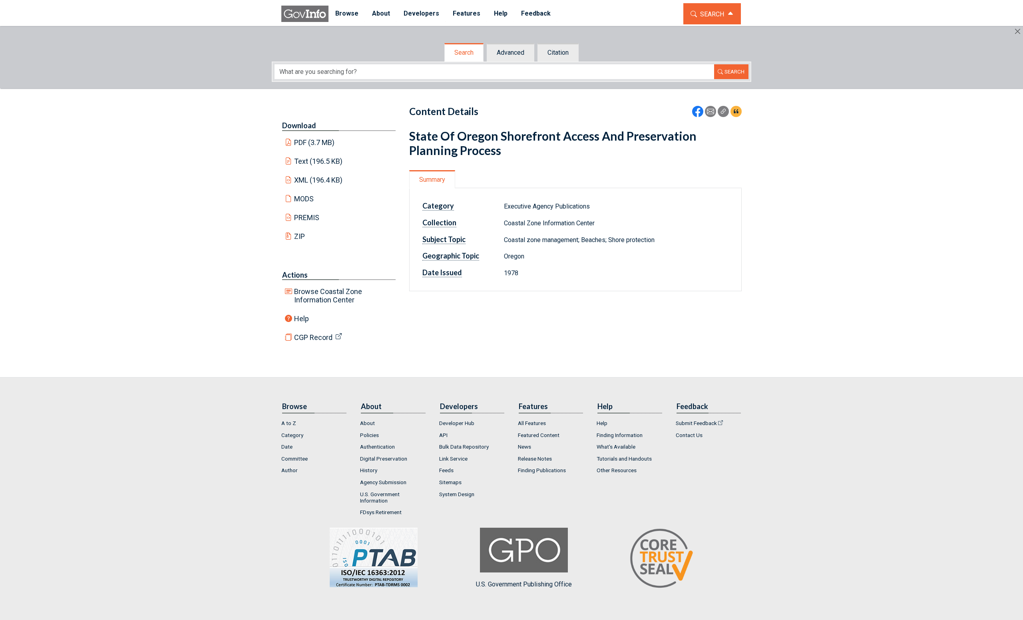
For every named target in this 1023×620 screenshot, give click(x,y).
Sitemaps (450, 482)
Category (292, 435)
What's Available (616, 446)
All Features (532, 423)
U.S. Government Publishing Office (524, 584)
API (443, 435)
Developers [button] (421, 13)
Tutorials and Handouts (624, 458)
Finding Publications (542, 470)
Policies (369, 435)
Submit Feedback (696, 423)
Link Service (453, 458)
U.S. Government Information (380, 497)
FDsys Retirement (381, 512)
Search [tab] (464, 52)
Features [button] (466, 13)
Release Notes (535, 458)
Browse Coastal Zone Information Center (328, 295)
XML (318, 180)
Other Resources (617, 470)
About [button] (381, 13)
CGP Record (313, 337)
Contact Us (689, 435)
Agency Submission (383, 482)
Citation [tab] (558, 52)
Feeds (446, 470)
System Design (456, 494)
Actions (295, 274)
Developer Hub (456, 423)
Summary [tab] (432, 179)
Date (287, 446)
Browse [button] (346, 13)
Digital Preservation (383, 458)
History (368, 470)
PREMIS (306, 217)
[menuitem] (346, 13)
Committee (294, 458)
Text (318, 161)
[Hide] (1017, 31)
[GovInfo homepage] (304, 14)
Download (299, 125)
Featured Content (538, 435)
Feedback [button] (536, 13)
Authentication (377, 446)
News (524, 446)
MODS (304, 199)
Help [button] (501, 13)
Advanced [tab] (510, 52)
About (367, 423)
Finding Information (620, 435)
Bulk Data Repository (464, 446)
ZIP (299, 236)
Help (301, 318)
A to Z (288, 423)
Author (289, 470)
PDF (314, 142)
